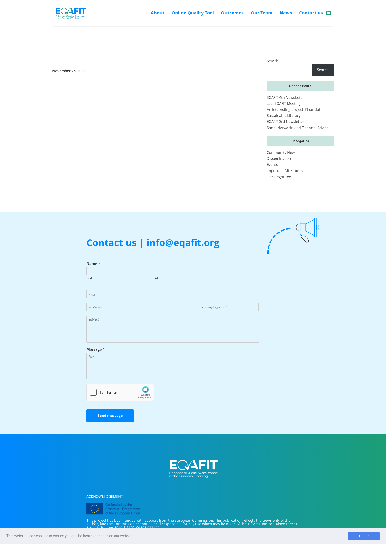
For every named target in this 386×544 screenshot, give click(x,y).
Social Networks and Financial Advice (297, 127)
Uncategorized (279, 176)
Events (272, 164)
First (89, 278)
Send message (110, 415)
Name (93, 263)
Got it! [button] (364, 536)
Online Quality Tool (193, 13)
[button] (135, 536)
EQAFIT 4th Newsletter (285, 97)
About (157, 13)
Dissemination (279, 158)
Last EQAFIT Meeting (284, 103)
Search (272, 60)
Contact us (311, 13)
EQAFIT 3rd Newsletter (285, 121)
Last (155, 278)
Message (95, 349)
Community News (281, 152)
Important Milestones (285, 170)
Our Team (262, 13)
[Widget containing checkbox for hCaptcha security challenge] (120, 392)
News (286, 13)
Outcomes (232, 13)
